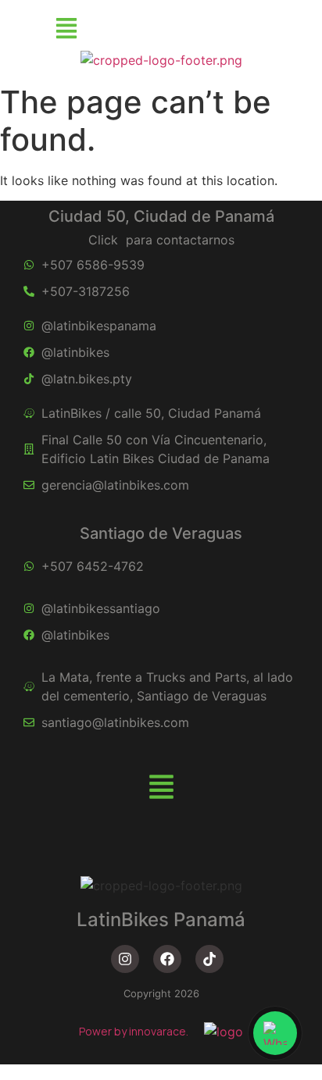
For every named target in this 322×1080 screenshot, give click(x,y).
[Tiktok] (209, 959)
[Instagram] (125, 959)
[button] (66, 29)
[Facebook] (167, 959)
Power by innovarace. (133, 1031)
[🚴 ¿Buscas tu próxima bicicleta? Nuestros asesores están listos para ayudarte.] (275, 1033)
